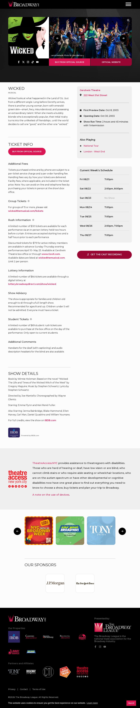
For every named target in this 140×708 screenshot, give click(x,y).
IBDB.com (50, 420)
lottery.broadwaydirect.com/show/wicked (32, 284)
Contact (24, 689)
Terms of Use (38, 689)
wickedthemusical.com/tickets (25, 211)
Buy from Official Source (69, 62)
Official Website (111, 62)
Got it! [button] (131, 703)
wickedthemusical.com (51, 257)
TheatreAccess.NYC (45, 463)
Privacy (12, 689)
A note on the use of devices (50, 494)
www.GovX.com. (51, 254)
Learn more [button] (92, 703)
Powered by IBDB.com (30, 435)
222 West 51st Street (95, 95)
